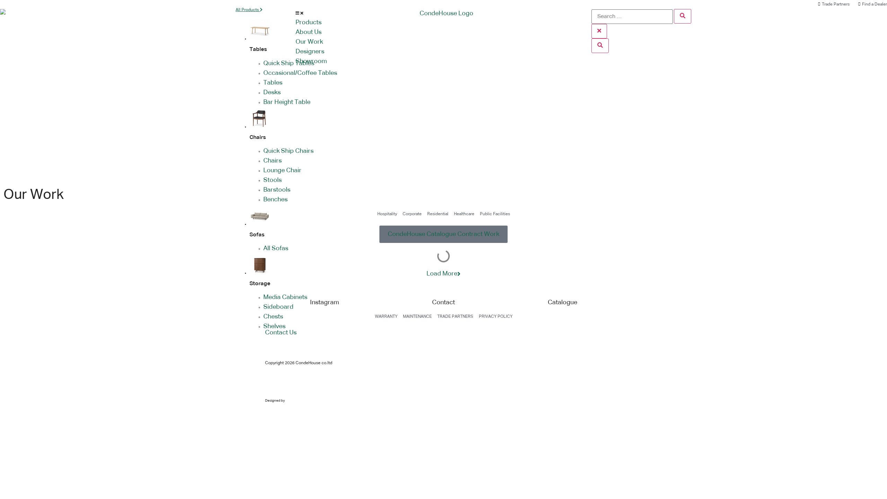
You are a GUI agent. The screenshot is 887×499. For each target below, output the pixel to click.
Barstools (276, 190)
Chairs (272, 161)
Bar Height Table (286, 102)
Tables (272, 83)
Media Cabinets (285, 297)
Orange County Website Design (310, 400)
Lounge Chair (282, 170)
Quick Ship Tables (288, 63)
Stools (272, 180)
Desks (272, 92)
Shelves (274, 326)
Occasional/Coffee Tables (300, 73)
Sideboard (278, 307)
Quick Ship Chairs (288, 151)
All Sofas (275, 248)
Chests (273, 317)
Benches (275, 199)
